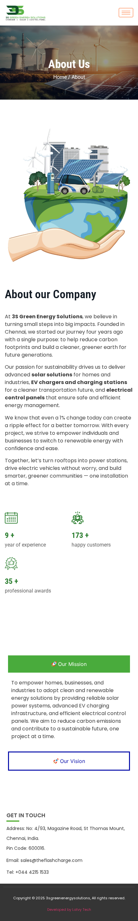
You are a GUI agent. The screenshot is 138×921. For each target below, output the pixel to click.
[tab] (69, 664)
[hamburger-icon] (126, 12)
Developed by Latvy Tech (69, 909)
